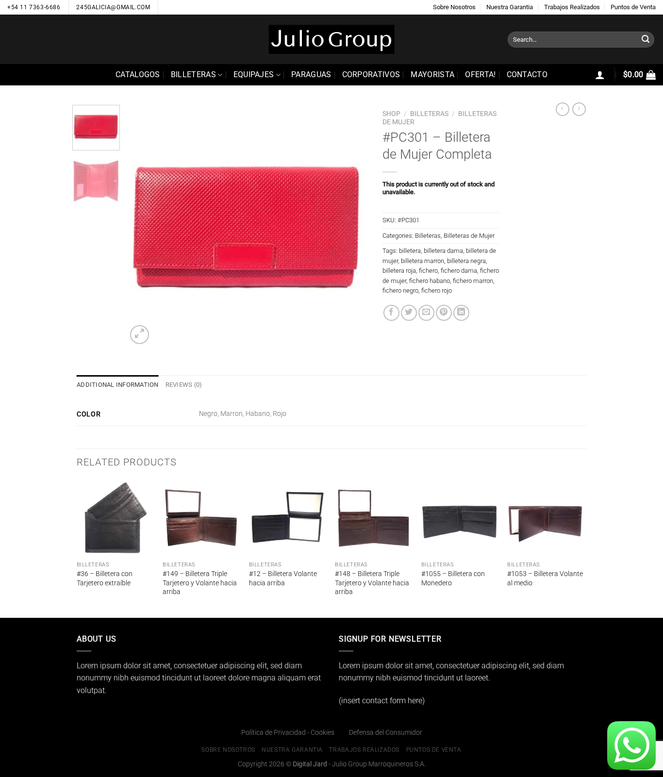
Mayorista (432, 74)
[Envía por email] (426, 313)
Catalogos (138, 74)
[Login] (600, 74)
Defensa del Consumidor (385, 732)
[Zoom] (139, 334)
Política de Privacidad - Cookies (287, 732)
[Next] (351, 225)
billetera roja (399, 270)
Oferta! (480, 74)
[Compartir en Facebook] (391, 313)
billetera (410, 250)
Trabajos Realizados (572, 7)
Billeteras (193, 74)
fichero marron (473, 280)
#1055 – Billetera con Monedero (453, 578)
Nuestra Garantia (509, 7)
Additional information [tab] (118, 384)
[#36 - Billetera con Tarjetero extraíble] (115, 518)
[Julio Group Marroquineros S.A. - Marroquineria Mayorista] (331, 39)
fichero (428, 270)
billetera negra (466, 261)
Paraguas (311, 74)
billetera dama (443, 250)
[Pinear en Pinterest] (444, 313)
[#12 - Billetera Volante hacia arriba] (287, 518)
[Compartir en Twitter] (409, 313)
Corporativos (371, 74)
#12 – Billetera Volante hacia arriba (283, 578)
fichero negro (400, 290)
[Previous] (143, 225)
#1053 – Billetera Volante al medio (545, 578)
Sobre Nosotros (454, 7)
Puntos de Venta (633, 7)
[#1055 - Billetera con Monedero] (459, 518)
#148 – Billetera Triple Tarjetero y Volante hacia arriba (372, 583)
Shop (391, 113)
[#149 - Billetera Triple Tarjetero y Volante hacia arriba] (201, 518)
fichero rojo (436, 290)
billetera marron (422, 261)
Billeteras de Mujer (469, 235)
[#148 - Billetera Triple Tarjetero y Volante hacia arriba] (373, 518)
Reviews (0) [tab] (184, 384)
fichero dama (459, 270)
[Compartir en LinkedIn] (461, 313)
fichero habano (429, 280)
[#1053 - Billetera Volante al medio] (545, 518)
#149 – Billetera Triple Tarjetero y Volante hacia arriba (200, 583)
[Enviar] (645, 40)
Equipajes (253, 74)
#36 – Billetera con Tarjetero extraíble (105, 578)
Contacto (527, 74)
